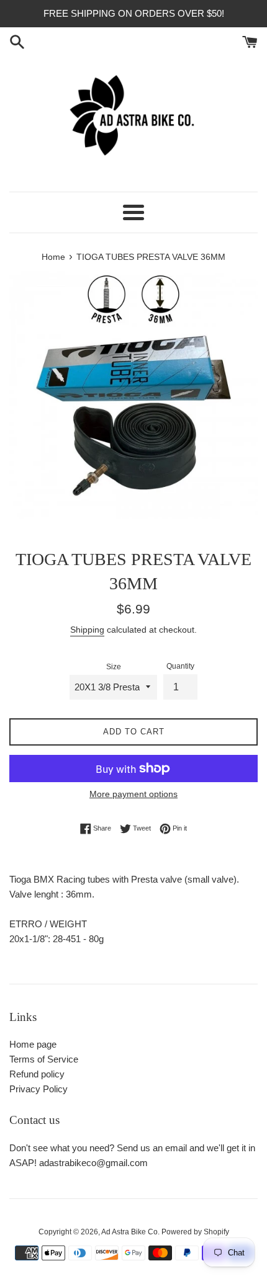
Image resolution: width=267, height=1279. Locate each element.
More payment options (133, 794)
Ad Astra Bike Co (129, 1232)
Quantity (180, 666)
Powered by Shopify (195, 1232)
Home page (33, 1044)
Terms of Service (43, 1059)
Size (113, 666)
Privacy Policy (38, 1089)
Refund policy (37, 1074)
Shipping (87, 630)
